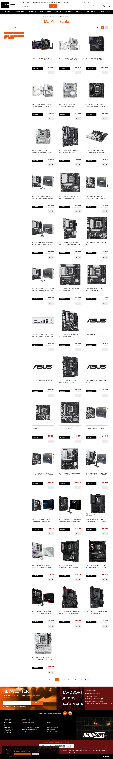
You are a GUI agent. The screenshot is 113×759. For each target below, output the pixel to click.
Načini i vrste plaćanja (52, 727)
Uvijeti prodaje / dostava (28, 722)
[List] (106, 27)
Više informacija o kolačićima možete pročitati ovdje (26, 751)
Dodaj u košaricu (41, 72)
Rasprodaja (44, 2)
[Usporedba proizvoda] (52, 72)
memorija (10, 38)
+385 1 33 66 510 (101, 2)
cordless (12, 35)
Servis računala (63, 2)
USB (22, 35)
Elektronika (91, 11)
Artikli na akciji (25, 2)
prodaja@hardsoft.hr (89, 2)
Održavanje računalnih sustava (29, 729)
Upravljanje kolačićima (52, 731)
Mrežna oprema (45, 11)
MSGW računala (51, 729)
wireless (6, 35)
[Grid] (102, 27)
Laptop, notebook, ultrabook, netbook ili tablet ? (59, 725)
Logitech (13, 33)
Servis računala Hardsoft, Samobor (30, 727)
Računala (8, 11)
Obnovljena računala (27, 731)
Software (79, 11)
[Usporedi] (53, 34)
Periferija (32, 11)
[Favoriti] (49, 72)
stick (5, 38)
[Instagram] (71, 713)
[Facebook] (65, 713)
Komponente (20, 11)
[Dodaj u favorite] (53, 38)
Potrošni (68, 11)
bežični (17, 35)
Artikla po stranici (84, 679)
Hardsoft (72, 698)
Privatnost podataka (27, 725)
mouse (18, 33)
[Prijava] (104, 6)
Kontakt (109, 2)
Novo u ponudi (35, 2)
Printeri (58, 11)
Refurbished (104, 11)
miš (23, 33)
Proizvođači (53, 2)
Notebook (6, 33)
